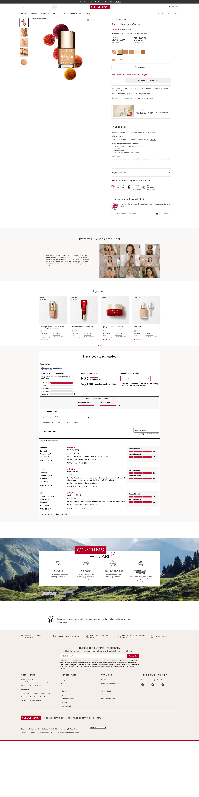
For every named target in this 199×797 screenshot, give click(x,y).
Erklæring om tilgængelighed (68, 733)
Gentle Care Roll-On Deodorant (33, 697)
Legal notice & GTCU (46, 733)
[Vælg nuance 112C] (114, 52)
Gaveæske (25, 689)
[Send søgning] (54, 7)
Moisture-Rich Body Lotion (31, 701)
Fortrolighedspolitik (28, 733)
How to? (153, 140)
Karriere (104, 695)
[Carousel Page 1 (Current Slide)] (98, 345)
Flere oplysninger (141, 34)
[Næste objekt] (162, 320)
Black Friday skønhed (109, 698)
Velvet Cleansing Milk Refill (31, 685)
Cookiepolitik (66, 706)
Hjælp (63, 680)
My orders (65, 695)
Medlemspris (138, 40)
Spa (102, 687)
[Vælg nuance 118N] (143, 52)
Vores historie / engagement (112, 683)
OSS (62, 687)
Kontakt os (65, 683)
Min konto (65, 691)
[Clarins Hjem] (99, 7)
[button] (24, 22)
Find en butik (106, 691)
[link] (138, 40)
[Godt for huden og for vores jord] (149, 180)
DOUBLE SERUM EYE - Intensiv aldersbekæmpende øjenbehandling (34, 681)
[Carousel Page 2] (100, 345)
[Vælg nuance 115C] (131, 52)
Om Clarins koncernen (109, 680)
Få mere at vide (62, 622)
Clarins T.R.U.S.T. (157, 204)
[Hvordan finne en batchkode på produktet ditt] (157, 213)
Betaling (64, 702)
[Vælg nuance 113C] (125, 52)
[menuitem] (168, 7)
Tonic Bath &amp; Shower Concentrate (35, 693)
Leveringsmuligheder (69, 698)
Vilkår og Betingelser (69, 729)
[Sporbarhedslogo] (115, 206)
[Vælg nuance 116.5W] (137, 52)
